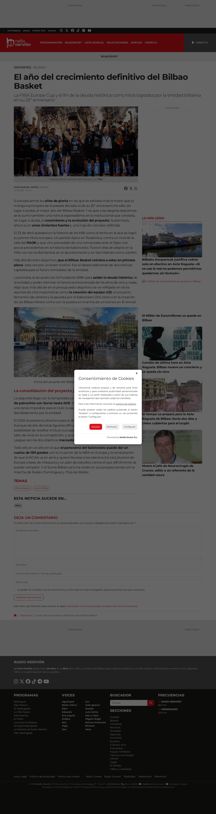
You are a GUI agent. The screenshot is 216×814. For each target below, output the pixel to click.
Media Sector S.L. (129, 437)
